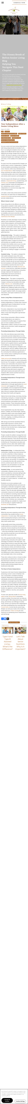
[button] (19, 3)
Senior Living (5, 135)
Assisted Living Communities (10, 142)
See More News (14, 622)
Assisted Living (16, 138)
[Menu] (2, 2)
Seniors (7, 131)
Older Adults (22, 133)
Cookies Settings (20, 1101)
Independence (6, 138)
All (2, 131)
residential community (14, 85)
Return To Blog (6, 104)
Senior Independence (8, 140)
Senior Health (15, 135)
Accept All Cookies (7, 1100)
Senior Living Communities (9, 133)
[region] (14, 1096)
